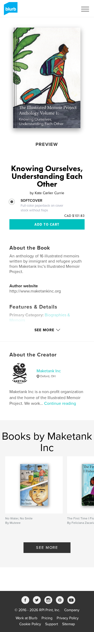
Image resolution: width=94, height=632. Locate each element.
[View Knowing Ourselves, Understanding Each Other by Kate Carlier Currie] (46, 78)
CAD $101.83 (74, 215)
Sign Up (64, 9)
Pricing (47, 618)
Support (51, 624)
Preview (47, 144)
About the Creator (33, 355)
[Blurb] (9, 10)
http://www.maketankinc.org (35, 291)
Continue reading (60, 403)
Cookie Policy (30, 624)
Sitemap (68, 624)
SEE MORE (47, 547)
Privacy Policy (68, 618)
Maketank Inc (49, 371)
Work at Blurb (26, 618)
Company (71, 610)
